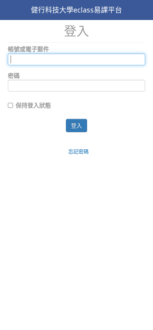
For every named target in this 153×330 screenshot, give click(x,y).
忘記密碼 (78, 151)
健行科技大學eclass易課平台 (76, 9)
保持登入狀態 (33, 105)
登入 (76, 125)
